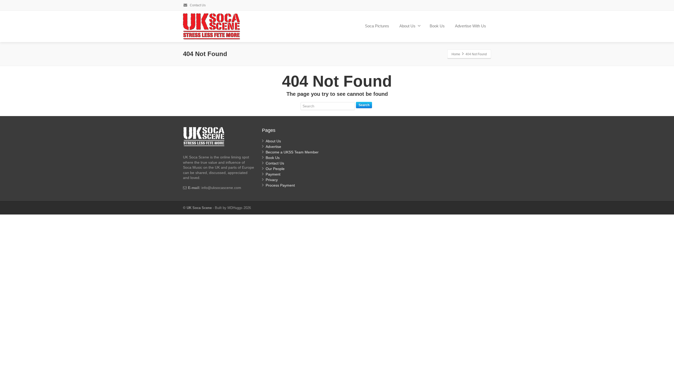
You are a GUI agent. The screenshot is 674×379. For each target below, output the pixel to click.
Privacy (272, 180)
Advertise (273, 146)
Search (364, 105)
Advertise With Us (470, 26)
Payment (273, 174)
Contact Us (197, 5)
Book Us (437, 26)
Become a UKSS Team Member (292, 152)
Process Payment (280, 185)
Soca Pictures (377, 26)
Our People (275, 169)
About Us (407, 26)
